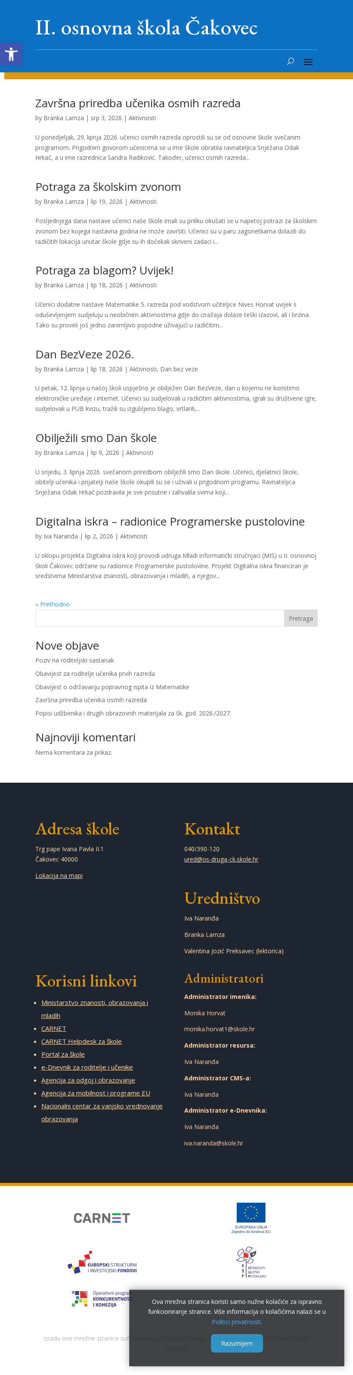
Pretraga (301, 618)
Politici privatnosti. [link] (237, 1322)
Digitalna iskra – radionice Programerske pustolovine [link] (170, 521)
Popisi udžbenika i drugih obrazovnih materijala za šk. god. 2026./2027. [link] (134, 713)
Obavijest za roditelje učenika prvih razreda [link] (95, 673)
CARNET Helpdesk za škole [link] (81, 1041)
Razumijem (237, 1343)
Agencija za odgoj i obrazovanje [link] (88, 1080)
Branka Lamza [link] (63, 118)
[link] (11, 54)
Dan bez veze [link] (179, 369)
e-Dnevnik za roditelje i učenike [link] (87, 1067)
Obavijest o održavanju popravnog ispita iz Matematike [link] (113, 687)
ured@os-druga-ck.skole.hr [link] (221, 859)
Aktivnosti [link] (142, 118)
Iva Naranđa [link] (60, 536)
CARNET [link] (53, 1028)
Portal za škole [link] (63, 1054)
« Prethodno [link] (52, 604)
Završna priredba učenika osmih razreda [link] (138, 103)
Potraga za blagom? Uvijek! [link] (104, 270)
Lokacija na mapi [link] (59, 875)
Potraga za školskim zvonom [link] (108, 186)
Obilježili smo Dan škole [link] (96, 437)
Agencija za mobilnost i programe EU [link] (95, 1093)
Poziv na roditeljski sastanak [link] (74, 660)
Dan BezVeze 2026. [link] (84, 354)
